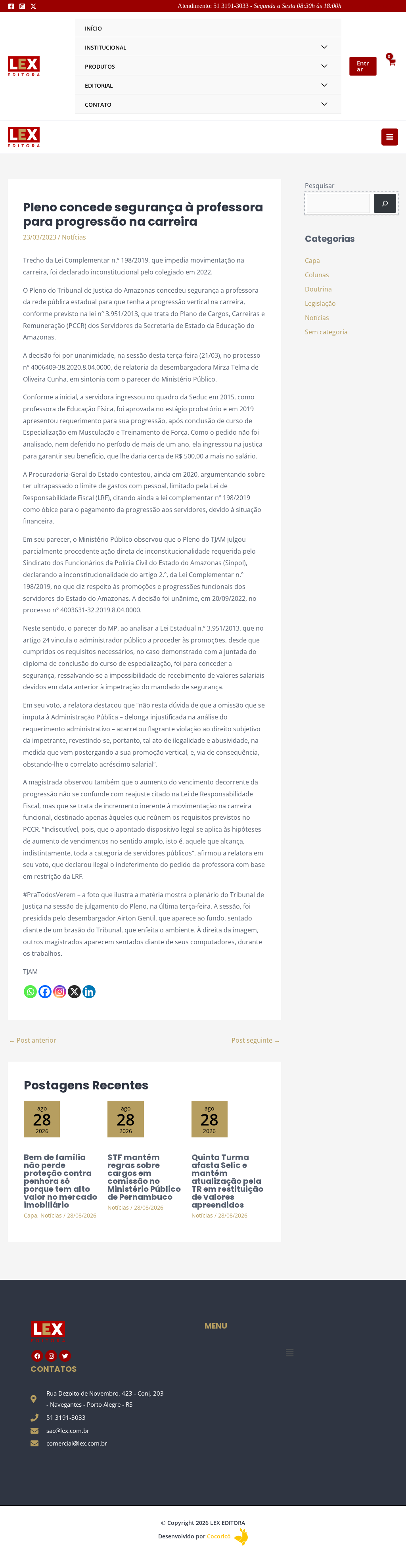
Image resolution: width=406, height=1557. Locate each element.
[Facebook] (11, 6)
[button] (289, 1352)
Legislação (320, 303)
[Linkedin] (89, 991)
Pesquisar (320, 185)
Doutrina (318, 289)
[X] (74, 991)
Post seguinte (256, 1040)
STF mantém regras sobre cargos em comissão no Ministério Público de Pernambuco (144, 1177)
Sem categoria (326, 332)
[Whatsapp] (30, 991)
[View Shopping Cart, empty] (391, 66)
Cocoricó (219, 1536)
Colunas (317, 274)
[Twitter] (33, 6)
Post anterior (32, 1040)
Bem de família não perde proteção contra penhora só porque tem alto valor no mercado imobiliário (60, 1181)
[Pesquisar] (385, 203)
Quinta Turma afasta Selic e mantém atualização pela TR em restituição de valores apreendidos (227, 1181)
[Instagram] (22, 6)
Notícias (74, 237)
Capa (30, 1215)
